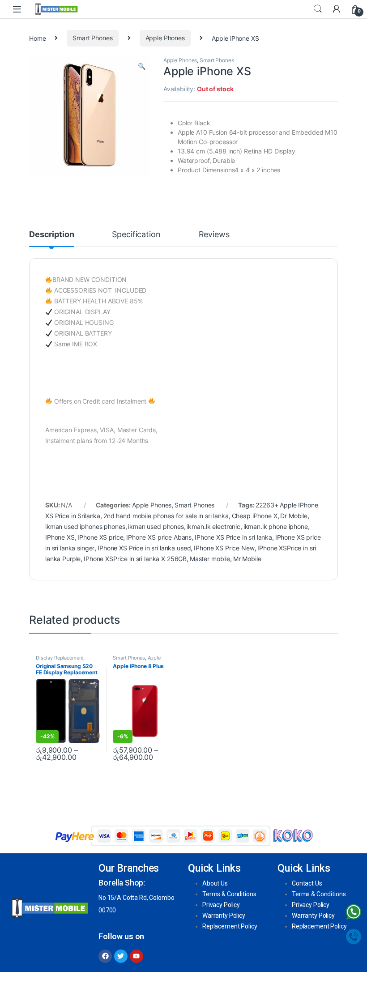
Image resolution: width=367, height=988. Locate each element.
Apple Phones (165, 38)
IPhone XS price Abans (159, 537)
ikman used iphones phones (85, 526)
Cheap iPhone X (254, 516)
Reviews (214, 234)
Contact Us (307, 883)
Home (37, 38)
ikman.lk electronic (213, 526)
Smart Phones (92, 38)
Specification (136, 234)
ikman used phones (156, 526)
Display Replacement (59, 658)
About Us (215, 883)
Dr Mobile (293, 516)
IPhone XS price (100, 537)
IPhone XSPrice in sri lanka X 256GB (135, 558)
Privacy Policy (221, 904)
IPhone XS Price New (224, 548)
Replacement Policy (229, 926)
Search (318, 9)
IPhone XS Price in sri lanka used (144, 548)
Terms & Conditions (229, 894)
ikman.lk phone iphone (275, 526)
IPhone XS (60, 537)
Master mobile (210, 558)
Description (51, 234)
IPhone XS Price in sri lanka (233, 537)
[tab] (51, 238)
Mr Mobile (247, 558)
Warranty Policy (223, 915)
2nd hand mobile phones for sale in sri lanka (166, 516)
